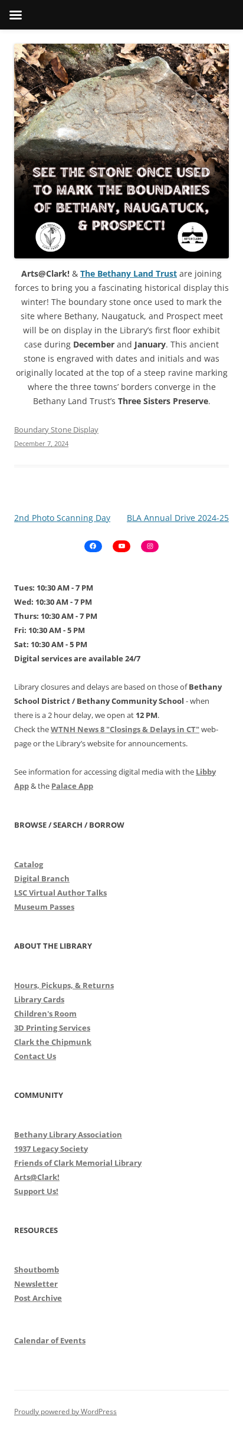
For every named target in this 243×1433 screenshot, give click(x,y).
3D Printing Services (52, 1027)
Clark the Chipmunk (52, 1042)
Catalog (28, 864)
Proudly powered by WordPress (65, 1411)
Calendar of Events (50, 1340)
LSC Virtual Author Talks (60, 892)
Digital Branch (42, 878)
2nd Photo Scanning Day (62, 517)
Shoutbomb (36, 1269)
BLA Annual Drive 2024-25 (178, 517)
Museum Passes (44, 906)
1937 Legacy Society (51, 1148)
